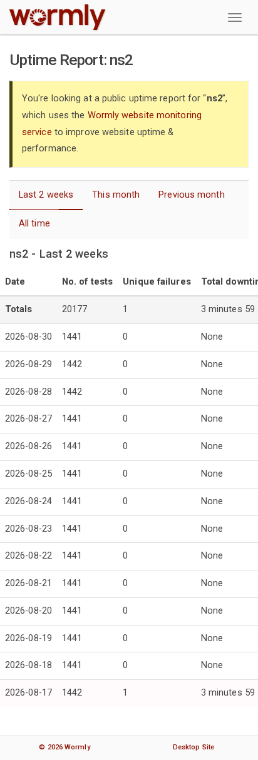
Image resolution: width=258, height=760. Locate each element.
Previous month (191, 195)
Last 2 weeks (46, 195)
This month (116, 195)
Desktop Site (193, 747)
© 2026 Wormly (64, 747)
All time (34, 223)
